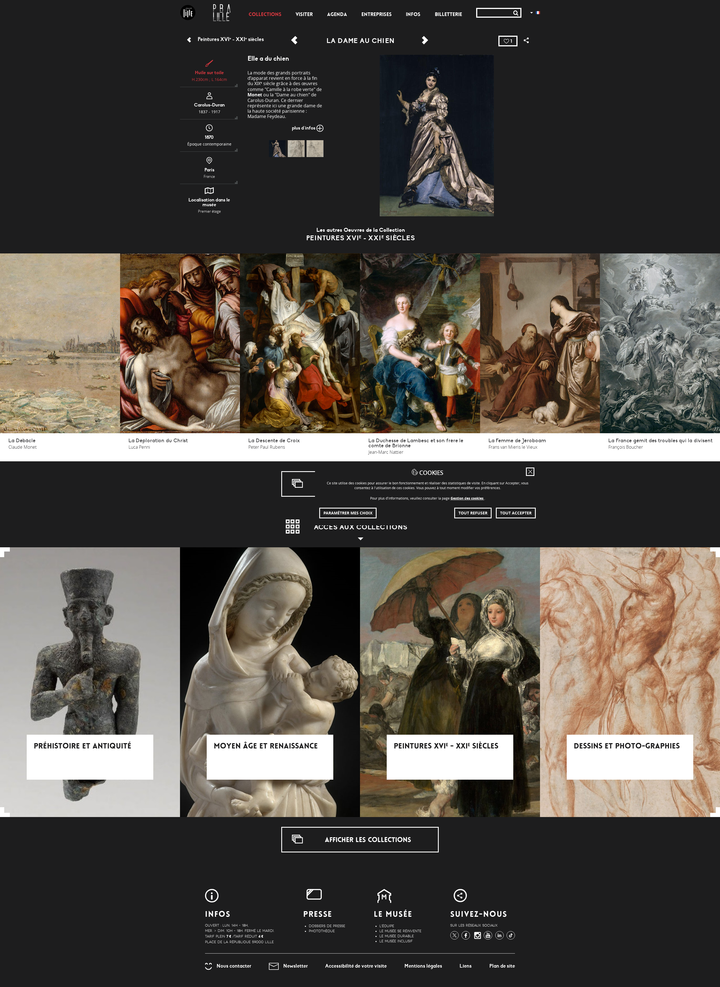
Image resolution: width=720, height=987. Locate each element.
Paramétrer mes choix (347, 513)
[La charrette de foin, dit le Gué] (294, 34)
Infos (413, 14)
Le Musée (393, 915)
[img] (277, 148)
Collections (265, 14)
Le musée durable (396, 936)
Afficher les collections (367, 840)
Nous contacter (234, 966)
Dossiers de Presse (327, 926)
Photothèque (322, 931)
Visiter (304, 14)
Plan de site (502, 966)
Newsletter (295, 966)
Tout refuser (472, 513)
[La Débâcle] (425, 34)
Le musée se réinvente (400, 931)
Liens (466, 966)
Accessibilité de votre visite (356, 966)
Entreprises (376, 14)
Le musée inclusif (396, 941)
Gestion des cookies (467, 498)
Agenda (337, 14)
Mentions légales (423, 966)
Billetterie (448, 14)
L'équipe (386, 926)
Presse (317, 915)
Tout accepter (516, 513)
